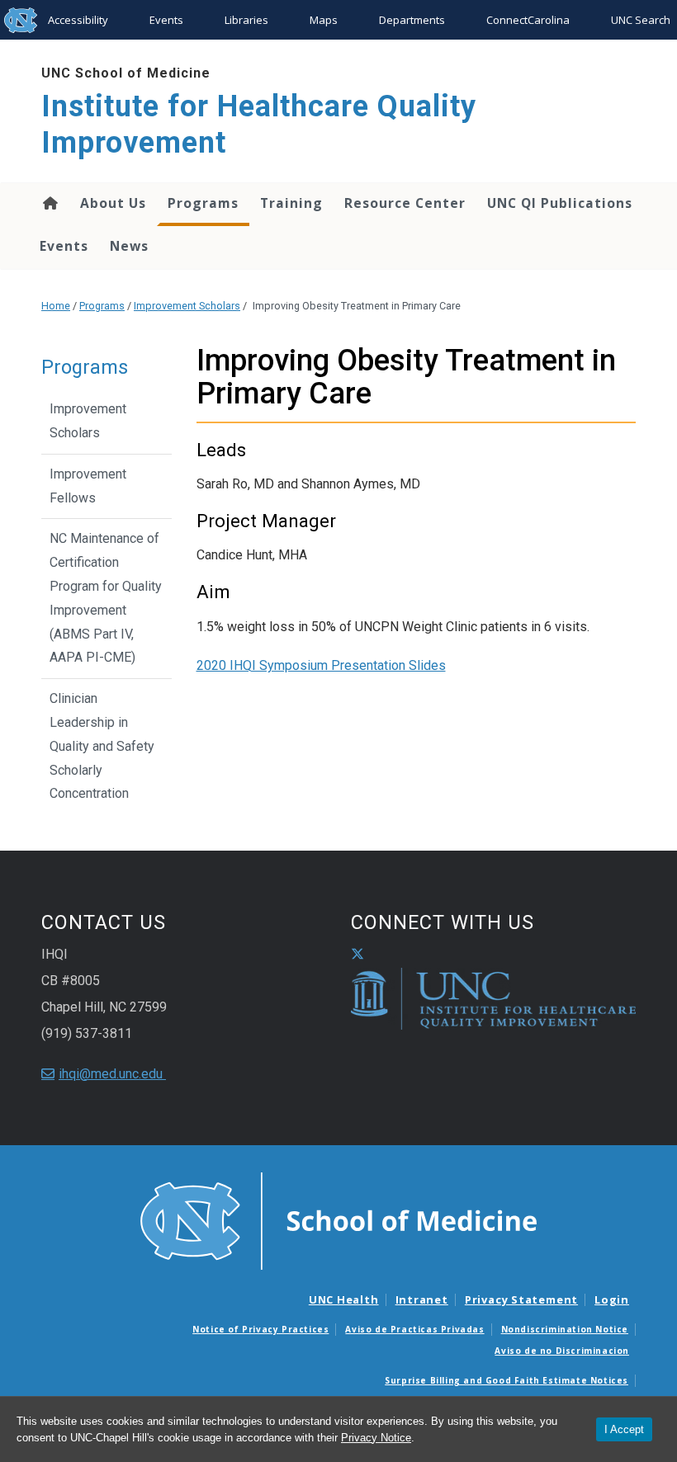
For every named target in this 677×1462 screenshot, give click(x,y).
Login (611, 1299)
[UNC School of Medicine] (338, 1220)
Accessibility (78, 19)
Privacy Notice (376, 1437)
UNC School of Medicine (126, 73)
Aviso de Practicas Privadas (414, 1329)
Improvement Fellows (88, 486)
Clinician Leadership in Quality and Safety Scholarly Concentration (102, 746)
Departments (412, 19)
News (129, 246)
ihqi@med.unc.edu (112, 1074)
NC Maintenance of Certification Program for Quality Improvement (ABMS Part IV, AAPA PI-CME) (106, 598)
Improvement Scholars (187, 305)
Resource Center (405, 203)
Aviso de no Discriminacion (562, 1350)
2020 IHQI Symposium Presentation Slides (321, 665)
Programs (203, 203)
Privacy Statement (521, 1299)
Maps (324, 19)
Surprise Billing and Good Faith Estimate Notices (506, 1380)
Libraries (246, 19)
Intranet (421, 1299)
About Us (113, 203)
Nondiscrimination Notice (564, 1329)
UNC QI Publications (559, 203)
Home (49, 203)
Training (291, 203)
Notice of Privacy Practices (260, 1329)
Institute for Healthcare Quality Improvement (258, 124)
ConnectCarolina (528, 19)
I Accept (624, 1429)
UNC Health (344, 1299)
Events (166, 19)
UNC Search (640, 19)
